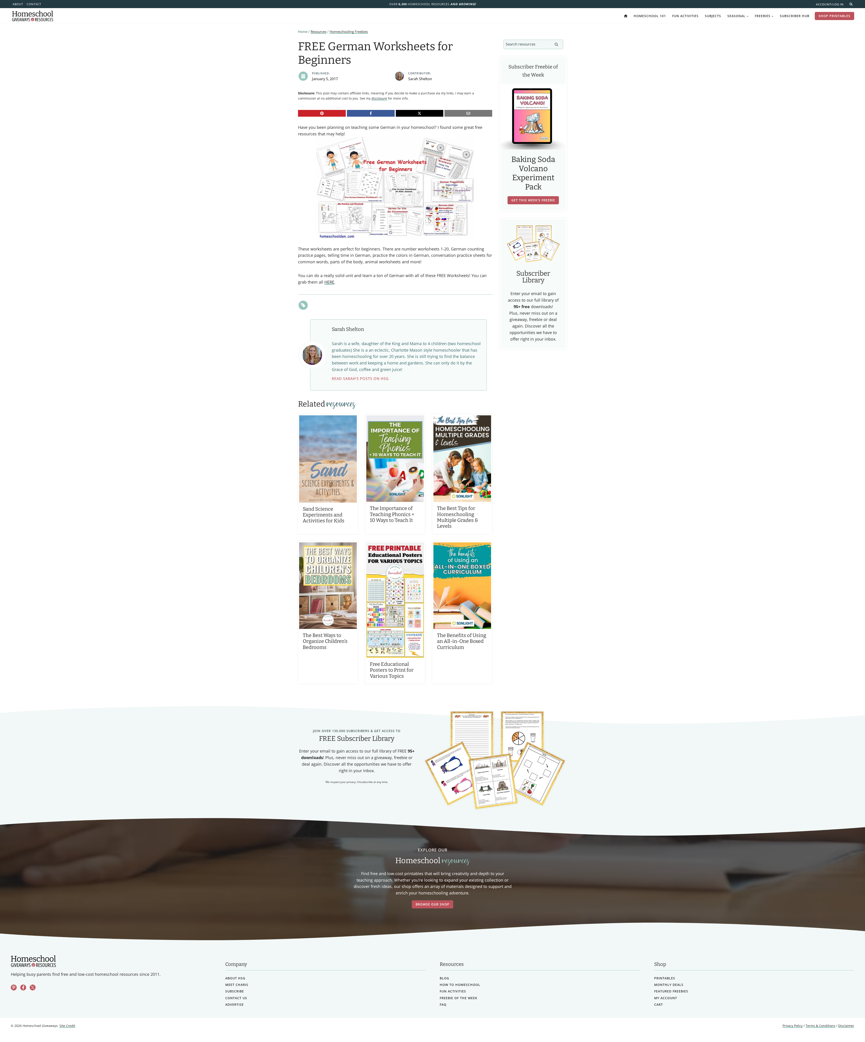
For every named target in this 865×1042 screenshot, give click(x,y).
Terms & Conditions (820, 1026)
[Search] (556, 44)
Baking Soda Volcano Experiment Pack (533, 173)
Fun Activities (685, 16)
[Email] (468, 113)
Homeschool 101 (650, 16)
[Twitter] (33, 988)
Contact (34, 4)
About (18, 4)
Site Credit (67, 1026)
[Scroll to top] (849, 1028)
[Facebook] (371, 113)
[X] (420, 113)
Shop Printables (834, 16)
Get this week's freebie (533, 200)
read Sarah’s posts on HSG (360, 378)
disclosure (379, 98)
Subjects (713, 16)
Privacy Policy (793, 1026)
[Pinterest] (322, 113)
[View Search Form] (851, 4)
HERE (329, 282)
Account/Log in (830, 4)
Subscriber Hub (794, 16)
